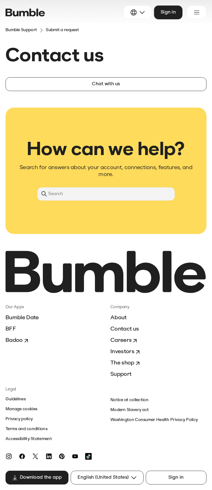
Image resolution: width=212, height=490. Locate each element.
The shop (122, 363)
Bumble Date (22, 318)
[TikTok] (88, 456)
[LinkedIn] (48, 456)
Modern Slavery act (129, 410)
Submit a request (62, 30)
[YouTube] (75, 456)
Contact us (124, 329)
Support (120, 374)
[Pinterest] (62, 456)
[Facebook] (22, 456)
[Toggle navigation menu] (196, 12)
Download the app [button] (41, 477)
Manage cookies (21, 409)
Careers (121, 340)
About (118, 318)
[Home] (25, 13)
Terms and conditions (26, 429)
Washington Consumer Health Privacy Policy (154, 420)
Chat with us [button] (106, 84)
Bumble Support (21, 30)
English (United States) (103, 477)
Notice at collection (129, 400)
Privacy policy (19, 419)
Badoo (14, 340)
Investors (122, 352)
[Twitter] (35, 456)
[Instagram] (9, 456)
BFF (11, 329)
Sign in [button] (168, 12)
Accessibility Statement (29, 439)
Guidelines (16, 399)
